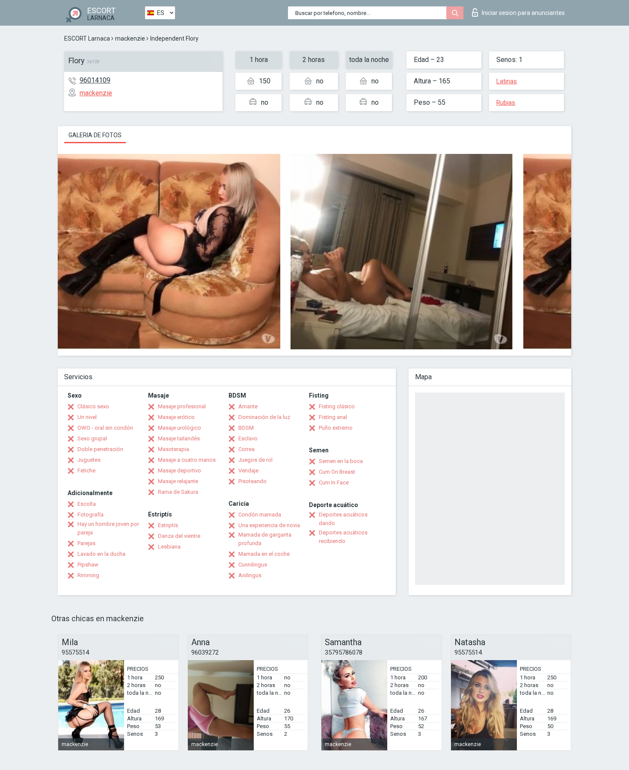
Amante (248, 406)
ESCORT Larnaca (87, 38)
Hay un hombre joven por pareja (108, 528)
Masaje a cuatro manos (187, 460)
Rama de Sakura (178, 492)
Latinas (506, 81)
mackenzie (130, 38)
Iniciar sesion (523, 12)
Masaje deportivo (179, 470)
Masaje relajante (178, 481)
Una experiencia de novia (269, 525)
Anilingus (249, 575)
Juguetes (89, 460)
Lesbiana (169, 546)
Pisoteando (252, 481)
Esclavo (248, 438)
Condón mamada (259, 514)
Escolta (86, 504)
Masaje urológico (179, 428)
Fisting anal (333, 417)
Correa (246, 449)
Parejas (86, 543)
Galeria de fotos (95, 135)
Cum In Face (334, 482)
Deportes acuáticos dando (343, 518)
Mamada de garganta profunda (264, 538)
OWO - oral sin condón (105, 428)
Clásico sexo (93, 406)
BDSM (246, 428)
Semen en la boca (341, 461)
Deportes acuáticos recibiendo (343, 536)
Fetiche (86, 470)
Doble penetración (100, 449)
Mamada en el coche (264, 554)
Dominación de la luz (264, 417)
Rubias (505, 102)
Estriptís (168, 525)
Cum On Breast (337, 472)
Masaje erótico (176, 417)
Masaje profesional (182, 406)
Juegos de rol (255, 460)
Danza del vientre (179, 536)
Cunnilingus (252, 564)
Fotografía (90, 514)
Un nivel (87, 417)
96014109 (95, 80)
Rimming (88, 575)
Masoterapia (173, 449)
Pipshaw (87, 564)
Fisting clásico (337, 406)
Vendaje (248, 470)
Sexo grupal (92, 438)
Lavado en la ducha (101, 554)
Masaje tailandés (179, 438)
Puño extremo (336, 428)
